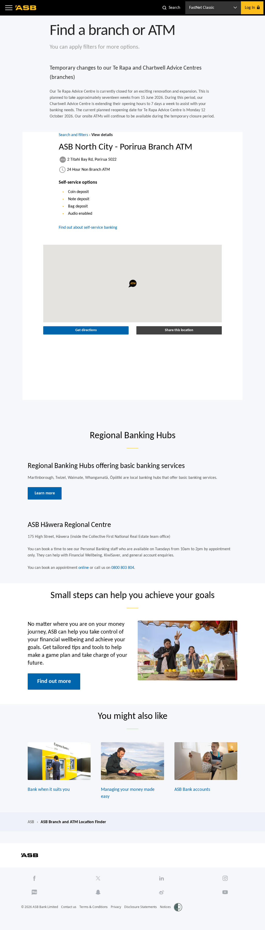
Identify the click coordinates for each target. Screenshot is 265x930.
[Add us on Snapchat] (98, 892)
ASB (31, 822)
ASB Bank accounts (192, 789)
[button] (8, 8)
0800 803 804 (122, 568)
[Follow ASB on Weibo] (162, 892)
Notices (165, 907)
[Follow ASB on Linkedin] (162, 878)
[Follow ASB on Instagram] (225, 878)
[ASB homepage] (26, 7)
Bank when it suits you (49, 789)
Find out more (54, 681)
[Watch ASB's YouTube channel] (225, 892)
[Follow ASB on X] (98, 878)
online (83, 568)
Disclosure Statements (140, 907)
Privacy (116, 907)
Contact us (68, 907)
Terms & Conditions (93, 907)
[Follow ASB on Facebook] (34, 878)
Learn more (45, 493)
